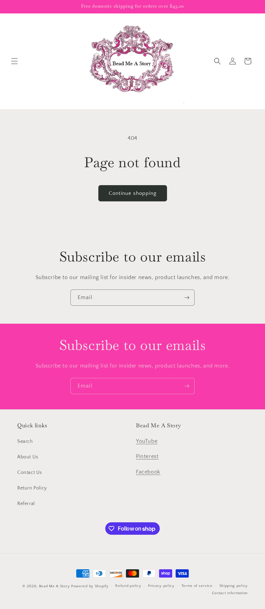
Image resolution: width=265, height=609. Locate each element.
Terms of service (197, 586)
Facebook (148, 472)
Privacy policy (161, 586)
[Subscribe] (186, 297)
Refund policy (128, 586)
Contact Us (29, 472)
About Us (27, 457)
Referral (26, 503)
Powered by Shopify (90, 586)
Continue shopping (133, 193)
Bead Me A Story (54, 586)
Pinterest (147, 456)
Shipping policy (233, 586)
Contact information (230, 593)
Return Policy (32, 488)
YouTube (146, 441)
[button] (14, 61)
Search (25, 441)
